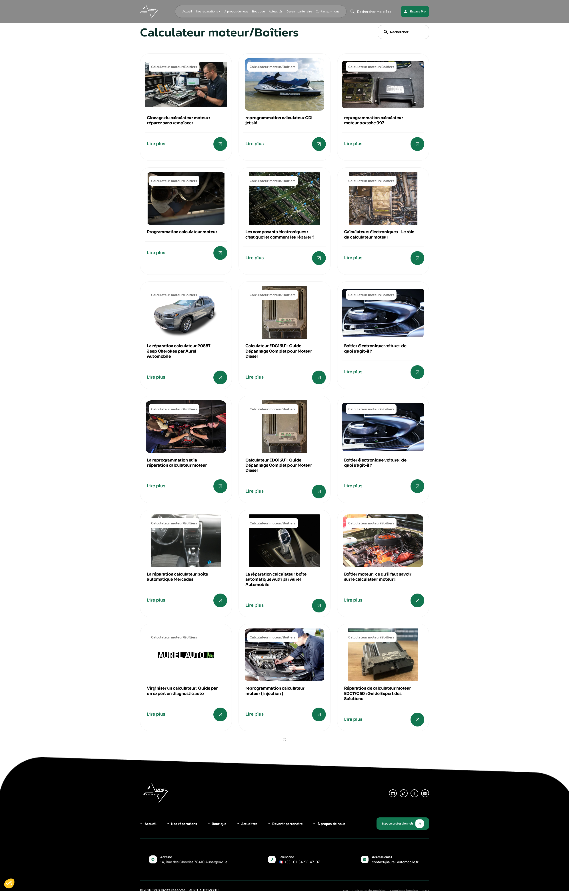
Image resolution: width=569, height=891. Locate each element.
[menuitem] (208, 11)
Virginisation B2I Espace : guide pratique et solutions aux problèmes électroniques (177, 807)
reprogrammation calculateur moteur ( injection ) (275, 691)
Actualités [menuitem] (275, 11)
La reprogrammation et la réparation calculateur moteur (177, 463)
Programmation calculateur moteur (182, 231)
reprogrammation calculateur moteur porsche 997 (373, 120)
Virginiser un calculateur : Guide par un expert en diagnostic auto (182, 691)
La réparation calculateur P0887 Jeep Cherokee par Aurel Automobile (178, 351)
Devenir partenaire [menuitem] (299, 11)
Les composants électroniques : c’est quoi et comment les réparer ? (279, 234)
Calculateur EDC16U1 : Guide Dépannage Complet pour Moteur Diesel (278, 351)
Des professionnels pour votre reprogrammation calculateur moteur (374, 807)
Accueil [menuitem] (187, 11)
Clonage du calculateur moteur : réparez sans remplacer (178, 120)
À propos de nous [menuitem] (236, 11)
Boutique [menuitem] (258, 11)
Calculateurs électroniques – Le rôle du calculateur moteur (379, 234)
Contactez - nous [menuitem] (327, 11)
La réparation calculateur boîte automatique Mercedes (177, 577)
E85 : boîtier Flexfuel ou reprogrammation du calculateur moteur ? (278, 807)
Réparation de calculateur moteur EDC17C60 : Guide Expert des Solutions (377, 693)
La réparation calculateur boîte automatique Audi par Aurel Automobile (276, 579)
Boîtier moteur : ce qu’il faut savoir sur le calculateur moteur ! (377, 577)
